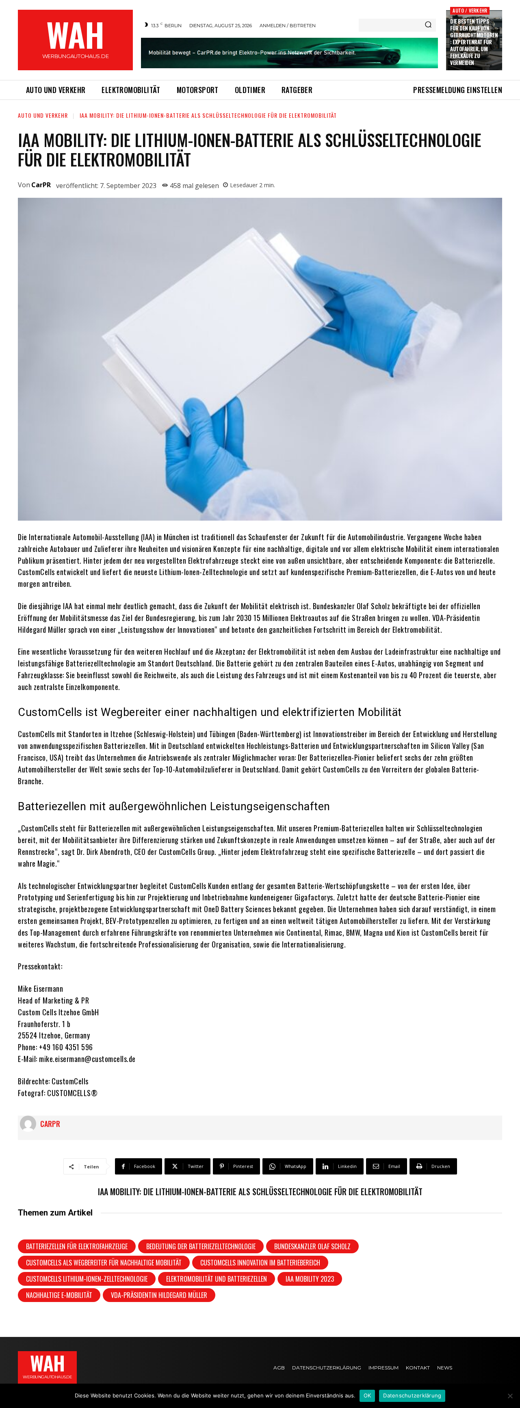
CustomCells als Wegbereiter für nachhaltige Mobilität (104, 1262)
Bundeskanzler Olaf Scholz (312, 1246)
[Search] (428, 25)
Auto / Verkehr (470, 10)
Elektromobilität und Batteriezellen (216, 1279)
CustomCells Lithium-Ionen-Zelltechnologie (86, 1279)
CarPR (41, 184)
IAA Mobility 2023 (310, 1279)
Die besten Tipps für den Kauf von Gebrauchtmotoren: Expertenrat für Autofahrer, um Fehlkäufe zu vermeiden (474, 41)
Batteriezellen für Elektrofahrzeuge (77, 1246)
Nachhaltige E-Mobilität (59, 1295)
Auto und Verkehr (43, 115)
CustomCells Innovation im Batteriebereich (260, 1262)
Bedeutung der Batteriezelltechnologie (201, 1246)
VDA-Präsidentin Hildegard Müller (159, 1295)
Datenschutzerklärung (412, 1395)
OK (367, 1395)
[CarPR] (30, 1124)
